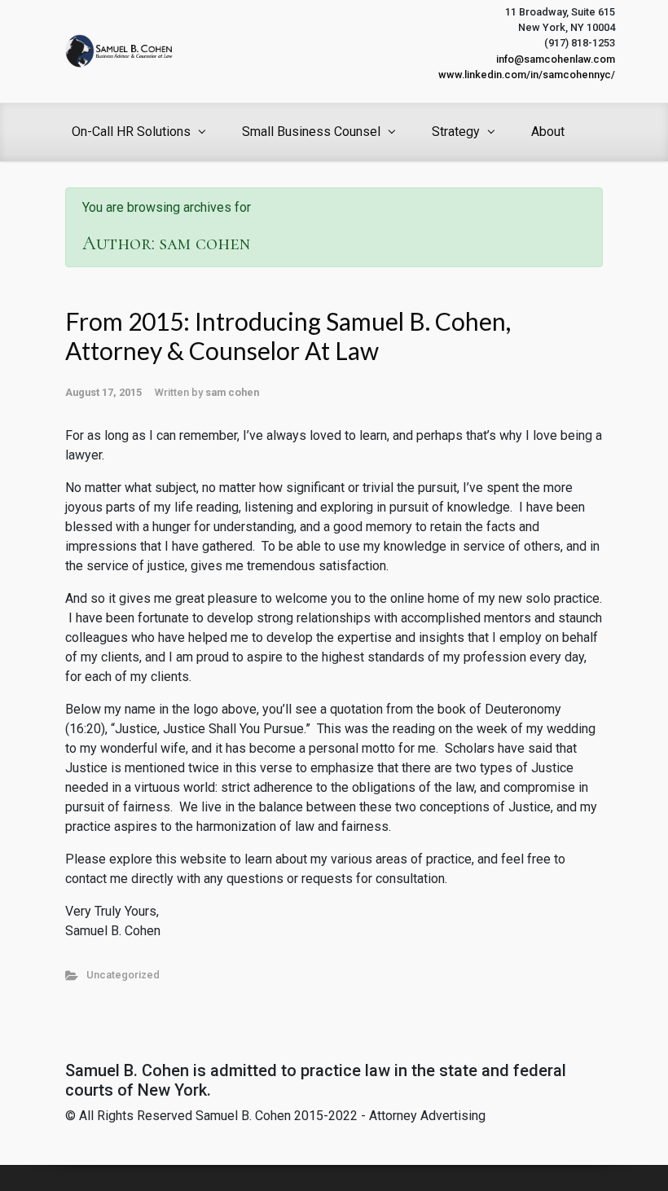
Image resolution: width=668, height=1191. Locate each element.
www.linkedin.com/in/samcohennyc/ (526, 74)
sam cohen (232, 392)
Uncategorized (123, 975)
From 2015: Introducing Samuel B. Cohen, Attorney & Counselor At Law (288, 335)
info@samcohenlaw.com (555, 59)
